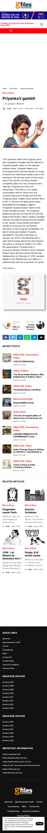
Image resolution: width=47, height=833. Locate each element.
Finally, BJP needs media (32, 554)
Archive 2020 (8, 740)
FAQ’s (5, 653)
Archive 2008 (8, 686)
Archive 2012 (8, 701)
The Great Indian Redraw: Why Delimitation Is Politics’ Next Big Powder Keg (28, 377)
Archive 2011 (8, 697)
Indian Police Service (11, 769)
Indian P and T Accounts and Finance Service (21, 765)
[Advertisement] (23, 58)
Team (9, 108)
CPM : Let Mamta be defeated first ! (12, 555)
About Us (6, 639)
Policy (16, 358)
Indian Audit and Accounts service (17, 762)
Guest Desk (19, 412)
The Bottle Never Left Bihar (27, 389)
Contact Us (7, 657)
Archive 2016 (8, 726)
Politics (24, 371)
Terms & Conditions (11, 665)
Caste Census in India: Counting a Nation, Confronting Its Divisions (25, 467)
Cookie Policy (8, 661)
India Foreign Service (11, 754)
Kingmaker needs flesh (10, 511)
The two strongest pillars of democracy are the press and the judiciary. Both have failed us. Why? (28, 419)
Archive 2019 (8, 737)
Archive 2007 (8, 682)
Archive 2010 (8, 693)
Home (5, 88)
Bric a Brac (13, 88)
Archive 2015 (8, 722)
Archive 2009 (8, 690)
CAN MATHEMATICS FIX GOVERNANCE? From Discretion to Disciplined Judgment (25, 438)
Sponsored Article (23, 399)
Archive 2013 (8, 704)
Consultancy (8, 650)
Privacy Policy (8, 668)
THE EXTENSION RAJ (23, 361)
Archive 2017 (8, 729)
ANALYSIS (18, 354)
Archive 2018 (8, 733)
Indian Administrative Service (15, 758)
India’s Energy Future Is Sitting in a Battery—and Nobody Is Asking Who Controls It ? (28, 451)
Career (6, 646)
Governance (31, 354)
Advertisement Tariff (11, 642)
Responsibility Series (23, 402)
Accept (39, 824)
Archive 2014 (8, 708)
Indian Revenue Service (12, 773)
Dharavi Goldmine (30, 511)
